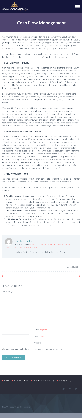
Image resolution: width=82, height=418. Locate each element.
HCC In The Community (44, 380)
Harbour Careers (21, 380)
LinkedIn (25, 266)
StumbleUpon (33, 266)
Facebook (11, 266)
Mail (40, 336)
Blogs (31, 244)
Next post (73, 276)
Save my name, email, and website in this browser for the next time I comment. (33, 349)
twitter (63, 388)
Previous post (10, 276)
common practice (19, 202)
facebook (69, 388)
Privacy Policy (65, 380)
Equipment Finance (47, 244)
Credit (37, 244)
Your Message (7, 291)
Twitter (4, 266)
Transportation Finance (14, 247)
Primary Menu (77, 6)
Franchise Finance (63, 244)
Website (37, 343)
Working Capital (30, 247)
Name (41, 330)
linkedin (76, 388)
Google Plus (18, 266)
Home (6, 380)
